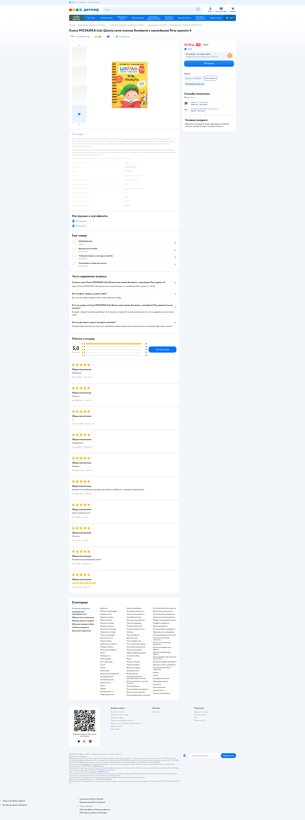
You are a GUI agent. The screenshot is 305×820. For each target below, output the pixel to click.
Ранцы (129, 659)
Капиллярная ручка (107, 680)
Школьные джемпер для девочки (161, 653)
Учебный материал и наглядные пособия (127, 25)
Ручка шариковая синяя (135, 611)
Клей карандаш (105, 659)
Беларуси (83, 756)
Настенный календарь (108, 629)
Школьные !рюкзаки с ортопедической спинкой (136, 677)
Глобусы (156, 672)
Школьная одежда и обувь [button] (83, 624)
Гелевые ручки (105, 683)
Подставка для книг (107, 694)
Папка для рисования (134, 650)
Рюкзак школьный (133, 662)
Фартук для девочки (160, 626)
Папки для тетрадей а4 (108, 650)
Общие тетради (106, 641)
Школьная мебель (133, 656)
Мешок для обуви (133, 665)
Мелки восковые (159, 687)
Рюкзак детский (132, 674)
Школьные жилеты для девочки (164, 665)
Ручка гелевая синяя (134, 641)
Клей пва (130, 632)
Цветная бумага (158, 690)
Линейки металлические (136, 629)
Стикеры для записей (134, 626)
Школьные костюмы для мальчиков (162, 643)
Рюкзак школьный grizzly (136, 692)
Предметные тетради (108, 632)
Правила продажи (117, 718)
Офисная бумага (106, 620)
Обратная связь (116, 726)
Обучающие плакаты (160, 681)
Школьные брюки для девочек (164, 629)
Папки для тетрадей (107, 635)
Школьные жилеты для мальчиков (161, 639)
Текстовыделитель (107, 677)
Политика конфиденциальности (122, 720)
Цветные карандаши (134, 608)
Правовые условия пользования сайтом (106, 754)
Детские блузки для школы (163, 611)
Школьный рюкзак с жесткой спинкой (137, 682)
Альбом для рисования (108, 644)
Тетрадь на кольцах (107, 626)
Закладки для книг (106, 691)
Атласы (155, 675)
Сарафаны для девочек (161, 623)
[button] (230, 18)
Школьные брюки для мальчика (164, 608)
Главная (72, 25)
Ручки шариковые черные (136, 644)
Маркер (103, 689)
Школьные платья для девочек (164, 617)
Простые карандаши (134, 623)
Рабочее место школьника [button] (83, 617)
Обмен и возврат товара (120, 715)
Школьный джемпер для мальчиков (162, 668)
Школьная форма (133, 686)
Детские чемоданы (133, 668)
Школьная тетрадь (106, 623)
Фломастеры (104, 671)
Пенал (102, 653)
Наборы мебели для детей (136, 653)
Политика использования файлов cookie (125, 723)
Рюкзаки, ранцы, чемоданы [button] (83, 621)
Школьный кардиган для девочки (162, 648)
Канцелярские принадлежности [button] (79, 612)
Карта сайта (115, 729)
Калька (102, 686)
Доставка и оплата (117, 712)
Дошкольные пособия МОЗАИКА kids (185, 25)
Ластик (102, 668)
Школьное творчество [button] (81, 631)
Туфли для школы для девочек (163, 632)
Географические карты (161, 678)
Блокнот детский (106, 638)
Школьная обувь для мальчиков (164, 635)
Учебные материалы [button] (80, 627)
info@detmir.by (97, 766)
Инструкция (81, 221)
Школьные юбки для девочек (163, 614)
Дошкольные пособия (157, 25)
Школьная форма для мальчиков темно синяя (164, 658)
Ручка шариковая (106, 662)
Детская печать (132, 638)
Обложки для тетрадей (108, 611)
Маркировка (81, 226)
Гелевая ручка (105, 656)
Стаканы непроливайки (161, 693)
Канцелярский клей (134, 617)
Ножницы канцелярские (136, 614)
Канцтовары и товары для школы (91, 25)
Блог (196, 718)
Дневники (104, 608)
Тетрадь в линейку (106, 617)
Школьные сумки (133, 671)
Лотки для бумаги (133, 635)
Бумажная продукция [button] (81, 608)
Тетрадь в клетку (106, 614)
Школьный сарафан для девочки (164, 662)
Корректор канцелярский (109, 674)
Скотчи (103, 665)
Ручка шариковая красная (136, 647)
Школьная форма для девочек (137, 689)
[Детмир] (84, 10)
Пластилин (157, 684)
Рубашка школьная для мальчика (164, 620)
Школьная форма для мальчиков (138, 695)
